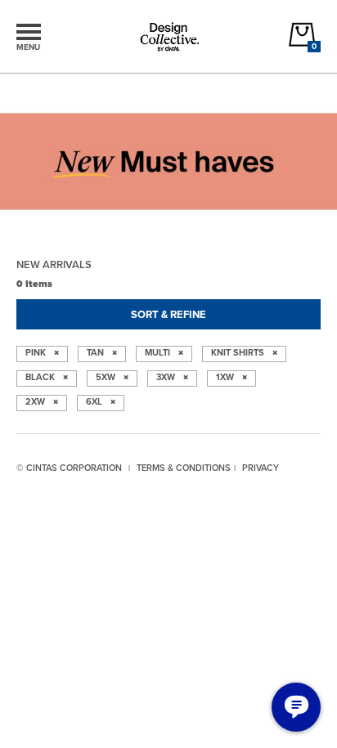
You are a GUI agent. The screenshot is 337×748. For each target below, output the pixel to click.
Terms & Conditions (184, 467)
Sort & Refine (168, 314)
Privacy (260, 467)
